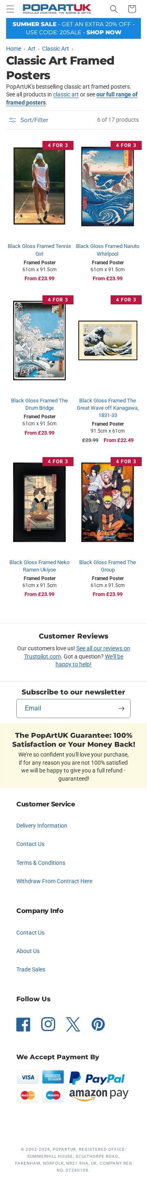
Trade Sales (30, 969)
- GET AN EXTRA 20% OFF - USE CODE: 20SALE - (74, 28)
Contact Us (30, 844)
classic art (66, 94)
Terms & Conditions (40, 862)
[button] (10, 9)
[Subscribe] (121, 708)
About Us (28, 951)
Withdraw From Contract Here (54, 881)
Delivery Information (41, 825)
